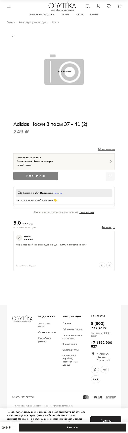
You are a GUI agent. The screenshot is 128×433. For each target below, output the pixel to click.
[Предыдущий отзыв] (102, 265)
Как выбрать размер (44, 340)
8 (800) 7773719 (98, 325)
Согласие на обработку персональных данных (70, 360)
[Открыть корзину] (119, 6)
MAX (95, 379)
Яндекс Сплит (69, 344)
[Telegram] (95, 369)
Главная (11, 22)
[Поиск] (87, 6)
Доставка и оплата (44, 325)
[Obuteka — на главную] (62, 6)
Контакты (67, 323)
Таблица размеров (106, 149)
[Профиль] (98, 6)
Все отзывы (108, 227)
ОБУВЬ (79, 14)
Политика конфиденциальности (26, 405)
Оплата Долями (70, 349)
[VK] (105, 369)
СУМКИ (94, 14)
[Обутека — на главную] (22, 318)
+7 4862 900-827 (102, 344)
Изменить (58, 193)
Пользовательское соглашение (72, 336)
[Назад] (12, 35)
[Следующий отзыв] (109, 265)
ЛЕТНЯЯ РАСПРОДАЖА (42, 14)
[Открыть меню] (8, 6)
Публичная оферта (72, 329)
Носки (55, 22)
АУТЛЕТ (65, 14)
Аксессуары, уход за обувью (33, 22)
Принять (105, 420)
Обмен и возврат (47, 332)
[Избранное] (108, 6)
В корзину (72, 427)
